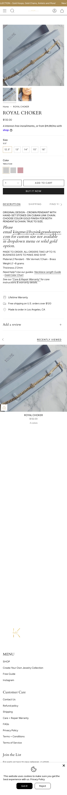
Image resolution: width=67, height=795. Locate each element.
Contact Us (9, 699)
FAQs (6, 724)
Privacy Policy (10, 730)
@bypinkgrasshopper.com (32, 234)
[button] (12, 10)
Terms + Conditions (14, 736)
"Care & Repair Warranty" (26, 279)
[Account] (54, 10)
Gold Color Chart (13, 275)
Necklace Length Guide (47, 272)
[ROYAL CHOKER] (33, 378)
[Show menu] (4, 10)
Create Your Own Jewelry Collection (23, 667)
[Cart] (62, 10)
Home (6, 106)
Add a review (12, 324)
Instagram (8, 680)
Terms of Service (12, 742)
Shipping (8, 711)
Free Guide (9, 673)
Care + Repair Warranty (16, 718)
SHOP (6, 661)
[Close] (64, 765)
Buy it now (33, 191)
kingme (19, 232)
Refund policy (10, 705)
